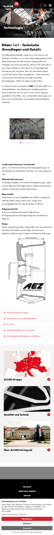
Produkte (27, 487)
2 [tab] (23, 142)
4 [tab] (30, 142)
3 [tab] (27, 142)
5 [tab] (33, 142)
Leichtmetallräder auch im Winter (21, 330)
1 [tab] (20, 142)
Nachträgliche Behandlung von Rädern (23, 336)
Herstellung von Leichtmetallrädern (21, 318)
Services (27, 496)
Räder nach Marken (27, 491)
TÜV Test (10, 324)
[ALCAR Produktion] (27, 128)
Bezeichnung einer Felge (17, 312)
